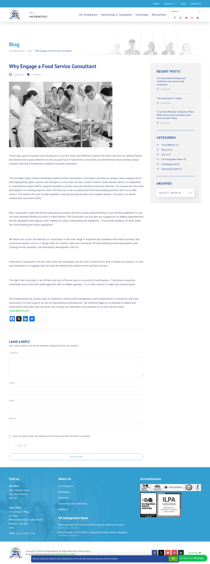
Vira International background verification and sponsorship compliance (171, 81)
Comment (14, 353)
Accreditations (168, 144)
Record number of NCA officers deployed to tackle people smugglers (92, 532)
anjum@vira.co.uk (19, 310)
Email (12, 400)
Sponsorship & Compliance (116, 14)
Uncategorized (169, 164)
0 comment (36, 74)
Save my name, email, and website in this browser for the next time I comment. (51, 436)
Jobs (164, 154)
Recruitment (159, 14)
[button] (188, 558)
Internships (141, 14)
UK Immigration (88, 14)
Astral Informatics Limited (63, 554)
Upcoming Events (170, 168)
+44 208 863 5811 (38, 16)
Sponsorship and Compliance (72, 503)
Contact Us (196, 3)
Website (13, 418)
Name (12, 383)
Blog (183, 3)
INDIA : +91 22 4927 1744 (22, 533)
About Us (168, 3)
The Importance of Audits (169, 98)
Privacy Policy (84, 551)
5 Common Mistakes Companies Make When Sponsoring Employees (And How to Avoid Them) (175, 115)
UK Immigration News (172, 159)
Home (156, 3)
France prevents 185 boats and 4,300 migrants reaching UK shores (91, 524)
